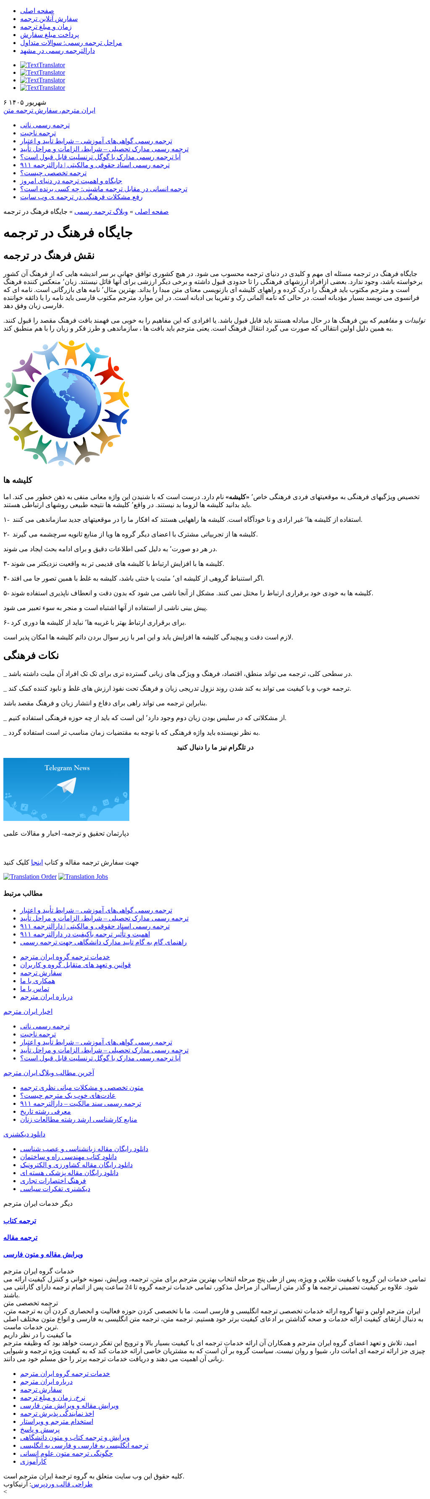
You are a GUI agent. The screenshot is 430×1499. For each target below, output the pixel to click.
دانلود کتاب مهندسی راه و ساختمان (68, 1156)
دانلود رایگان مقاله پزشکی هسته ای (69, 1172)
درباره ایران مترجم (46, 996)
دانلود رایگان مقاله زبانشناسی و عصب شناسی (84, 1148)
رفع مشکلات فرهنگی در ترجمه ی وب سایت (81, 196)
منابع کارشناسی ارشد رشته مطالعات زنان (78, 1119)
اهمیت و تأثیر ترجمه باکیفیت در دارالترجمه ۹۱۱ (85, 934)
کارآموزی (33, 1461)
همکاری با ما (37, 980)
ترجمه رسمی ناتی (45, 125)
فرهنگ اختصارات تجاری (53, 1180)
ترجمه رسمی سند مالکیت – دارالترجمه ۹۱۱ (80, 1103)
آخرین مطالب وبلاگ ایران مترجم (48, 1072)
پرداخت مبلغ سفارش (49, 34)
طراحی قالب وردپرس (62, 1484)
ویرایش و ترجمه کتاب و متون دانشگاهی (75, 1437)
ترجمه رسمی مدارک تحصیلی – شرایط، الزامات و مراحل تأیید (104, 149)
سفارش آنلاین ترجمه (49, 18)
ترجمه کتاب (19, 1220)
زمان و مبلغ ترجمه (46, 26)
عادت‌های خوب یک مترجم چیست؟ (68, 1095)
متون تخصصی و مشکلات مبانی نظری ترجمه (82, 1087)
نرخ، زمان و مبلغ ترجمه (52, 1397)
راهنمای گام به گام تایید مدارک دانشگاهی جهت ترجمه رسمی (103, 942)
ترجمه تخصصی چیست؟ (53, 172)
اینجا (37, 862)
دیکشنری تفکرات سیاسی (55, 1188)
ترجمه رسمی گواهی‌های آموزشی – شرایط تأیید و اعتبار (96, 141)
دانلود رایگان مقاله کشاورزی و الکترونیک (76, 1164)
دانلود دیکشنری (24, 1134)
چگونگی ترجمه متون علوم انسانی (66, 1453)
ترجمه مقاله (20, 1237)
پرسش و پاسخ (40, 1429)
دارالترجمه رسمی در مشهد (57, 50)
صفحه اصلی (37, 10)
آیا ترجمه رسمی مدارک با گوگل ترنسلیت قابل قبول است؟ (100, 156)
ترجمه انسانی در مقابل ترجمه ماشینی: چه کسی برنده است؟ (103, 188)
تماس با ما (34, 988)
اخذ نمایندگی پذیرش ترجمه (57, 1413)
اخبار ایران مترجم (27, 1011)
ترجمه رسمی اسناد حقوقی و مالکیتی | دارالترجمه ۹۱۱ (95, 164)
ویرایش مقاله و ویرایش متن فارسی (69, 1405)
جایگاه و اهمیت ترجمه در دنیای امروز (71, 180)
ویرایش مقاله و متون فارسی (43, 1254)
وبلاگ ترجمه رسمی (101, 211)
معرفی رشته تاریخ (45, 1111)
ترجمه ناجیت (38, 133)
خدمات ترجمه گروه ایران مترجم (65, 956)
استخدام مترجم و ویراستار (56, 1421)
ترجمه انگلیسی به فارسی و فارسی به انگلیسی (84, 1445)
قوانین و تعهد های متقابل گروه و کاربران (75, 964)
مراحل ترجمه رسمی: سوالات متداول (71, 42)
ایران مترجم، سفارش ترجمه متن (49, 110)
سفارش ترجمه (41, 972)
